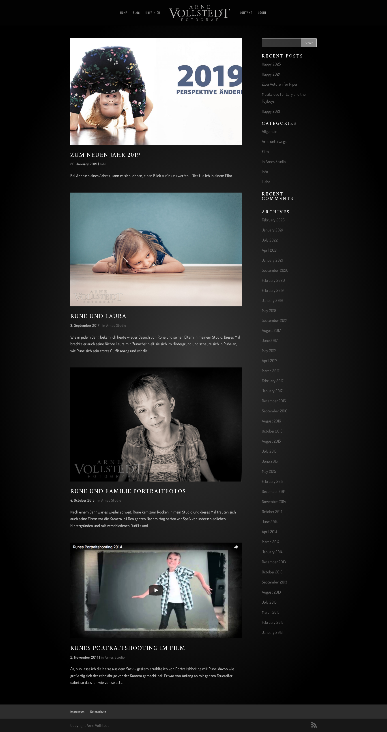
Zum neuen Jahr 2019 (105, 155)
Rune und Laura (98, 316)
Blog (136, 13)
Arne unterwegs (274, 141)
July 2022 (270, 240)
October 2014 (272, 511)
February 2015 (273, 481)
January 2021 (272, 260)
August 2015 (271, 441)
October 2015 (272, 431)
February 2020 (273, 280)
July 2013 (269, 602)
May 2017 (269, 350)
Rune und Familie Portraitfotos (128, 491)
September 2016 (274, 410)
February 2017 (272, 380)
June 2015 (270, 461)
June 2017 (269, 340)
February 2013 (273, 622)
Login (262, 13)
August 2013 (271, 592)
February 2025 (273, 219)
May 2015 (269, 471)
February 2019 (273, 290)
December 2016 (274, 400)
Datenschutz (98, 711)
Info (103, 164)
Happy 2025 (271, 64)
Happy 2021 (271, 111)
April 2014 (269, 531)
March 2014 (270, 541)
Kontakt (246, 13)
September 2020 (275, 270)
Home (123, 13)
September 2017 (274, 320)
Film (265, 151)
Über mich (153, 13)
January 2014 (272, 551)
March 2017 (270, 370)
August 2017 (271, 330)
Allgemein (269, 131)
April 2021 (269, 250)
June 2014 (269, 521)
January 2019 (272, 300)
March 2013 (271, 612)
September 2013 (274, 581)
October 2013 (272, 571)
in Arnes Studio (114, 325)
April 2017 (269, 360)
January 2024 (272, 229)
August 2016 (271, 420)
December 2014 (274, 491)
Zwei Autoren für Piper (279, 84)
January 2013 (272, 632)
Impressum (77, 711)
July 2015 (269, 451)
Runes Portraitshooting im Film (127, 648)
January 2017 (272, 390)
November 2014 (274, 501)
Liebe (266, 181)
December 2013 (274, 561)
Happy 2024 (271, 74)
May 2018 (269, 310)
